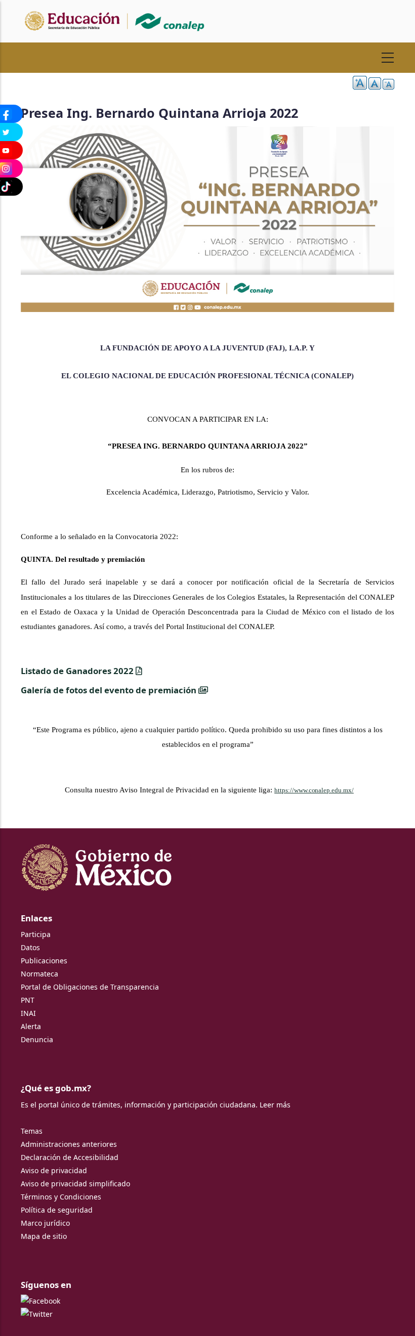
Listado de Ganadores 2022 (78, 671)
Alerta (31, 1026)
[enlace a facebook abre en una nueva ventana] (40, 1301)
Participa (36, 934)
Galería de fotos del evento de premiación (109, 690)
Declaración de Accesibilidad (69, 1157)
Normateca (39, 973)
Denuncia (37, 1039)
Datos (30, 947)
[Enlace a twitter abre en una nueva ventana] (37, 1314)
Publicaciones (44, 960)
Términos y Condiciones (61, 1196)
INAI (28, 1013)
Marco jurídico (45, 1223)
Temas (32, 1131)
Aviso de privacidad (54, 1170)
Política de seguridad (57, 1210)
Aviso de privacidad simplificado (75, 1183)
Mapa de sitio (44, 1236)
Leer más (275, 1104)
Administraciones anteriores (69, 1144)
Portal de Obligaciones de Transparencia (90, 987)
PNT (27, 1000)
